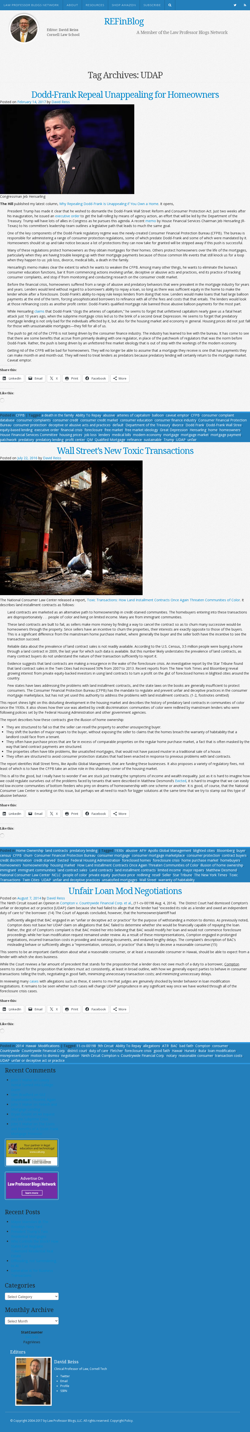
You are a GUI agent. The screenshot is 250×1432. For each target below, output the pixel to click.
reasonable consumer (196, 1055)
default (118, 425)
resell (156, 875)
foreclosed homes (136, 860)
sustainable (153, 439)
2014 (20, 1045)
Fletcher (116, 1050)
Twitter (65, 1376)
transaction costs (228, 1055)
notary (172, 1055)
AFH (143, 850)
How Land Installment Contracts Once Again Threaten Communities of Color (137, 865)
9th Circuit (106, 1045)
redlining (143, 875)
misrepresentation (14, 1055)
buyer (241, 850)
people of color (75, 875)
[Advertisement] (120, 51)
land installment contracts (135, 870)
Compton (202, 1045)
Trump (169, 439)
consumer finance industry (175, 420)
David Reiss (61, 101)
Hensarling (198, 429)
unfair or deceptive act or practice (38, 1060)
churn (28, 855)
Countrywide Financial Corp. (43, 1050)
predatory (26, 439)
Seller (166, 875)
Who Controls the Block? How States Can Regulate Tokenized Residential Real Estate (34, 1248)
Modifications (49, 1045)
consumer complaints (34, 420)
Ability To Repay (88, 415)
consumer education (136, 420)
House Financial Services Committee (29, 434)
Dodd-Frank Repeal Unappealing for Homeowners (125, 94)
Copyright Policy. (121, 1421)
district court (77, 1050)
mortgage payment (226, 434)
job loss (90, 434)
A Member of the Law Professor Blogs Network (182, 32)
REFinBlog (124, 21)
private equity (99, 875)
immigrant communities (37, 870)
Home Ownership (29, 850)
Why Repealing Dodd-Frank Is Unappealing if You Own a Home (108, 203)
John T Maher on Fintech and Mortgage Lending (34, 1107)
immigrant (8, 870)
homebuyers (230, 860)
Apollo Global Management (169, 850)
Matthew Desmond (221, 870)
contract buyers (234, 855)
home (213, 429)
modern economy (147, 434)
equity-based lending (16, 429)
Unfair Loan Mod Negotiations (125, 891)
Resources (95, 5)
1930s (119, 850)
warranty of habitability (176, 879)
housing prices (71, 434)
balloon (158, 415)
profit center (75, 439)
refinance (134, 439)
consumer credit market (99, 420)
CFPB (20, 415)
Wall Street (147, 879)
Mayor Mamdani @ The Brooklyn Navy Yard (29, 1224)
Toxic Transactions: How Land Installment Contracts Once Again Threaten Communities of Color (163, 600)
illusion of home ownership (221, 865)
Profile (64, 1386)
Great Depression (174, 429)
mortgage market (195, 434)
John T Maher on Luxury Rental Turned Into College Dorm (32, 1085)
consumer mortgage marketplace (158, 855)
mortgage (171, 434)
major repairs (193, 870)
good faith (162, 1050)
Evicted (180, 780)
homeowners (229, 429)
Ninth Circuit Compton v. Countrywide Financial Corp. (123, 1055)
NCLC (56, 875)
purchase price (123, 875)
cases (34, 981)
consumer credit (65, 420)
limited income (169, 870)
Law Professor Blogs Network (31, 5)
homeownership (36, 865)
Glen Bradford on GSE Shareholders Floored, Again (33, 1097)
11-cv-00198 (86, 1045)
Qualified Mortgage (110, 439)
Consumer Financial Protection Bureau (64, 855)
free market (113, 429)
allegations (151, 1045)
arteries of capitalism (133, 415)
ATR (165, 1045)
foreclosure (93, 429)
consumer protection (30, 425)
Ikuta (202, 1050)
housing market (63, 865)
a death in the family (58, 415)
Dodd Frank (195, 425)
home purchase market (200, 860)
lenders (104, 434)
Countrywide (10, 1050)
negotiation (70, 1055)
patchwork (8, 439)
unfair (192, 439)
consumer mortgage (113, 855)
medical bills (121, 434)
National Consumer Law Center (25, 875)
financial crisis (72, 429)
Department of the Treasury (147, 425)
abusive (109, 415)
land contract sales (72, 870)
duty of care (98, 1050)
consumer (220, 1045)
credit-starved (44, 860)
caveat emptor (177, 415)
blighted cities (204, 850)
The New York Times (210, 875)
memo (151, 221)
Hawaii (31, 1045)
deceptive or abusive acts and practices (80, 425)
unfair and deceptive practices (76, 879)
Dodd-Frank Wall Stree (224, 425)
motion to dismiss (45, 1055)
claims (39, 311)
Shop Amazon (124, 5)
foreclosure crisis (166, 860)
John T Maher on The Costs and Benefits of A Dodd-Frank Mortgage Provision (34, 1129)
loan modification (222, 1050)
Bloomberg (226, 850)
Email (64, 1381)
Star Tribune (182, 875)
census (5, 855)
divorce (178, 425)
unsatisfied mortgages (119, 879)
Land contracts (101, 870)
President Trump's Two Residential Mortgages (29, 1234)
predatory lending (49, 439)
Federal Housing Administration (95, 860)
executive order (67, 216)
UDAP (181, 439)
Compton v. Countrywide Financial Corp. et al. (96, 903)
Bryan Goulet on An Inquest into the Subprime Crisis (33, 1116)
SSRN (63, 1391)
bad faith (186, 1045)
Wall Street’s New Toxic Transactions (125, 451)
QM (90, 439)
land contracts (56, 850)
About (72, 5)
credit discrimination (16, 860)
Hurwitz (190, 1050)
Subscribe (152, 5)
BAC (174, 1045)
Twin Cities (31, 879)
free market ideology (141, 429)
